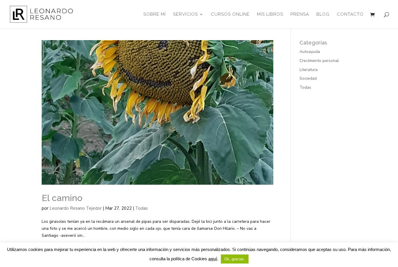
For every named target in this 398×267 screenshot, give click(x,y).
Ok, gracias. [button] (234, 259)
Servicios (185, 14)
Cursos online (230, 14)
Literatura (309, 69)
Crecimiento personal (319, 60)
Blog (323, 14)
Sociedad (308, 78)
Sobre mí (154, 14)
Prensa (299, 14)
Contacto (350, 14)
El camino (62, 198)
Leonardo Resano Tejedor (76, 208)
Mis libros (270, 14)
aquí (212, 258)
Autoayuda (310, 51)
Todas (141, 208)
